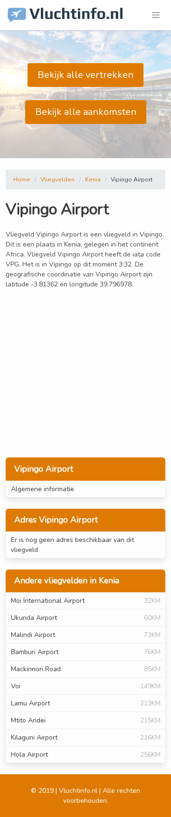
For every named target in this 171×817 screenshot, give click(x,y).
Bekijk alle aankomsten (85, 111)
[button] (156, 15)
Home (21, 179)
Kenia (93, 179)
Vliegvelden (57, 179)
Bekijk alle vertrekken (85, 74)
